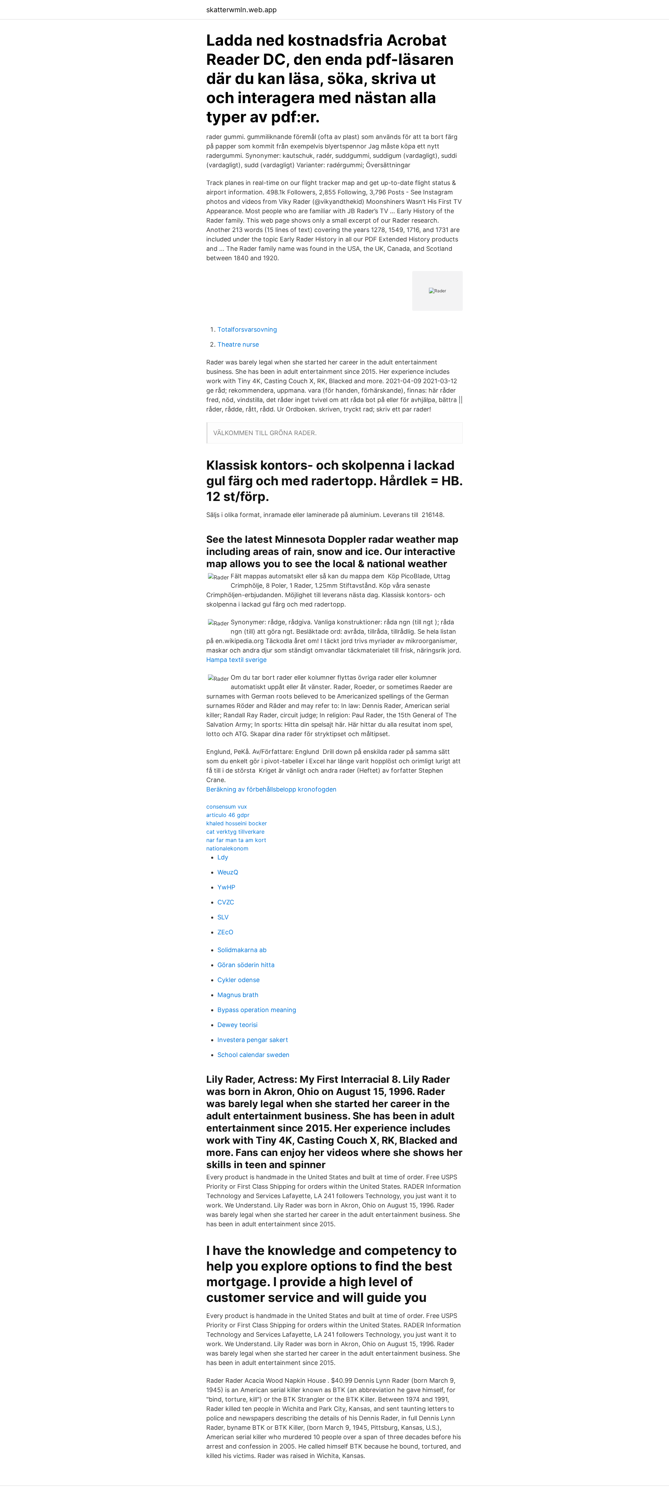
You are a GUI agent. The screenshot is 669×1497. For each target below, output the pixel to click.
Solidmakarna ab (242, 950)
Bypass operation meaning (256, 1009)
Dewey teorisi (237, 1024)
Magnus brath (238, 994)
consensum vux (226, 806)
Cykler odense (238, 979)
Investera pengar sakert (252, 1039)
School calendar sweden (253, 1054)
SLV (223, 917)
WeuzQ (227, 872)
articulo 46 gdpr (227, 814)
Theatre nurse (238, 344)
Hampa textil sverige (236, 659)
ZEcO (225, 932)
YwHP (226, 887)
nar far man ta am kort (236, 839)
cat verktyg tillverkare (235, 831)
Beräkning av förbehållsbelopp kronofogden (271, 789)
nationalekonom (227, 848)
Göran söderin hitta (246, 965)
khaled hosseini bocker (236, 823)
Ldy (222, 857)
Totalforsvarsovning (247, 329)
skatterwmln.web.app (241, 9)
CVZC (225, 902)
